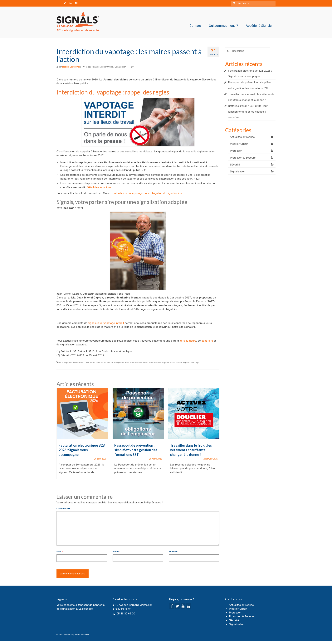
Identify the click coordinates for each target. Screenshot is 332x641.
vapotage (195, 362)
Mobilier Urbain (106, 67)
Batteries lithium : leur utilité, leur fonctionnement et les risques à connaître (248, 111)
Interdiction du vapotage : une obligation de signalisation (148, 193)
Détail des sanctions (99, 187)
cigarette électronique (74, 362)
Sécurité (235, 164)
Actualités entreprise (242, 136)
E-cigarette (119, 362)
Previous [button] (59, 437)
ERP (127, 362)
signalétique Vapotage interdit (106, 322)
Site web (173, 551)
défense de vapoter (104, 362)
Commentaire (63, 508)
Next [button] (216, 437)
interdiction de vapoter (159, 362)
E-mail (116, 551)
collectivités (90, 362)
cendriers (207, 340)
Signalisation (120, 67)
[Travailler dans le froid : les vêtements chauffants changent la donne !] (194, 413)
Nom (59, 551)
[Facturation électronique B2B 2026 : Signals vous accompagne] (82, 413)
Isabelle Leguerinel (71, 67)
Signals (186, 362)
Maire (172, 362)
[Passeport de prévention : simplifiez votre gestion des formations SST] (138, 413)
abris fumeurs (187, 340)
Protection (236, 150)
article (60, 362)
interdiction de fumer (139, 362)
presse (179, 362)
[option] (82, 435)
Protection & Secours (243, 157)
